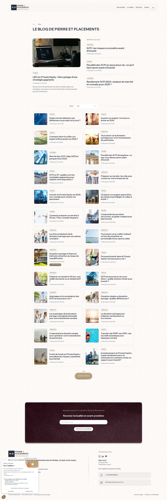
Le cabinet (130, 7)
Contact (146, 7)
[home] (20, 7)
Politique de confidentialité (152, 494)
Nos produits (121, 7)
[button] (86, 106)
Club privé (139, 7)
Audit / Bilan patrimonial (39, 469)
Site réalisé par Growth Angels (42, 494)
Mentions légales (138, 494)
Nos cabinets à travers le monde (109, 469)
